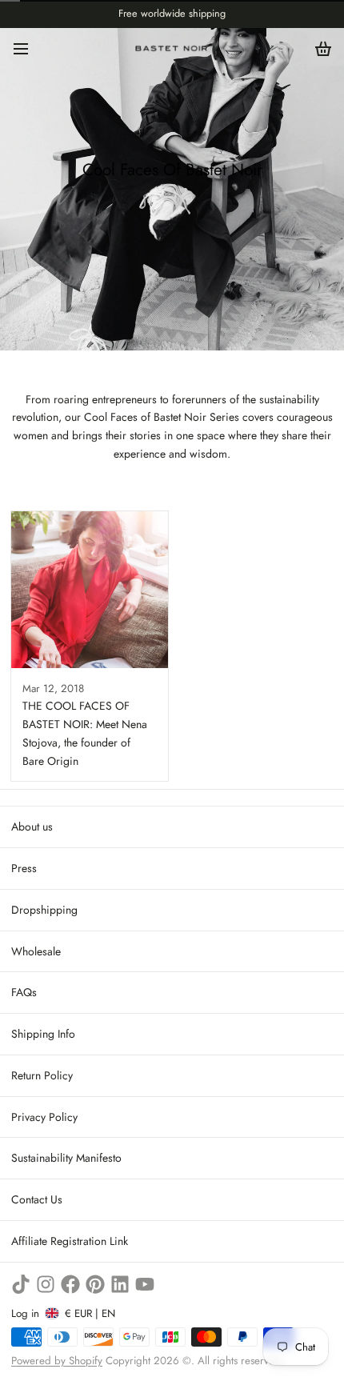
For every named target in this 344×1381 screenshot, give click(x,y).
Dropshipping (44, 910)
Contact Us (36, 1199)
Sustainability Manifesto (66, 1158)
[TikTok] (20, 1284)
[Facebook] (70, 1284)
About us (32, 827)
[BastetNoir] (171, 48)
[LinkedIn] (120, 1284)
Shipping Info (43, 1034)
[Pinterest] (95, 1284)
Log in (25, 1313)
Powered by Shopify (56, 1360)
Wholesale (36, 951)
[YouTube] (144, 1284)
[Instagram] (45, 1284)
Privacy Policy (44, 1117)
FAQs (24, 992)
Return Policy (42, 1075)
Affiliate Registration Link (69, 1241)
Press (24, 868)
